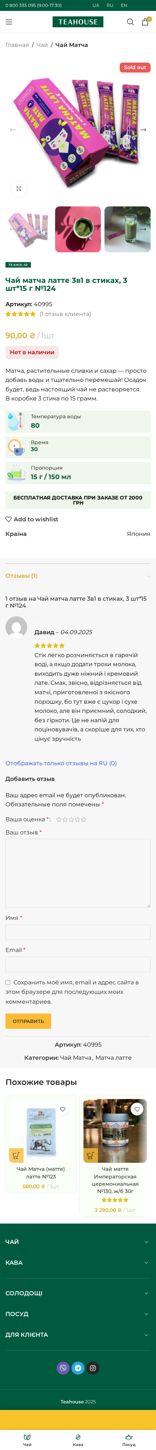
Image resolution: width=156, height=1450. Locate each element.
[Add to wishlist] (62, 1109)
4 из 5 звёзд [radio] (77, 819)
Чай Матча (72, 45)
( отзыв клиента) (65, 314)
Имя (13, 917)
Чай (42, 45)
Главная (17, 45)
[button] (12, 130)
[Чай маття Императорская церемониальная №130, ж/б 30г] (115, 1131)
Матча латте (113, 1057)
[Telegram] (78, 1368)
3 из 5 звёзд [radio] (71, 819)
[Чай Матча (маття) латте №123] (41, 1131)
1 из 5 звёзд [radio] (59, 819)
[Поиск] (130, 22)
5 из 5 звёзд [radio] (84, 819)
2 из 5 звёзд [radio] (65, 819)
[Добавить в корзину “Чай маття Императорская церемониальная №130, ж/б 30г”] (90, 1155)
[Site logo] (78, 21)
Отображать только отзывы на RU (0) (61, 763)
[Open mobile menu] (9, 22)
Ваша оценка (27, 819)
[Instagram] (92, 1368)
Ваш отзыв (23, 832)
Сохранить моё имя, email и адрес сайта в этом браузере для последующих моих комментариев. (72, 992)
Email (15, 950)
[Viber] (63, 1368)
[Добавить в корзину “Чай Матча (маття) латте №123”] (16, 1155)
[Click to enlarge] (19, 189)
